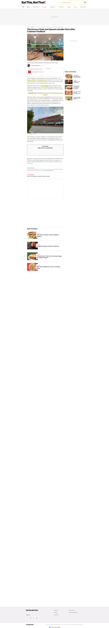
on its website (30, 90)
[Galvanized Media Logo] (29, 624)
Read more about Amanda (49, 170)
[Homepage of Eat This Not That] (32, 610)
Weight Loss (52, 7)
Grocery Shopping (32, 176)
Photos (28, 158)
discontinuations (41, 80)
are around (45, 97)
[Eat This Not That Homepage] (34, 2)
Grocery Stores (42, 176)
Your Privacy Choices (55, 627)
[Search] (85, 2)
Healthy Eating (36, 7)
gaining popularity (45, 85)
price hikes (34, 80)
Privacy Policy (71, 610)
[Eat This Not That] (45, 146)
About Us (56, 610)
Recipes (69, 7)
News (28, 7)
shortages (29, 80)
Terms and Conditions (73, 612)
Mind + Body (83, 7)
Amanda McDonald (35, 65)
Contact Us (56, 614)
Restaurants (61, 7)
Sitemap (55, 612)
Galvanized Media (54, 624)
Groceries (45, 7)
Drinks (75, 7)
